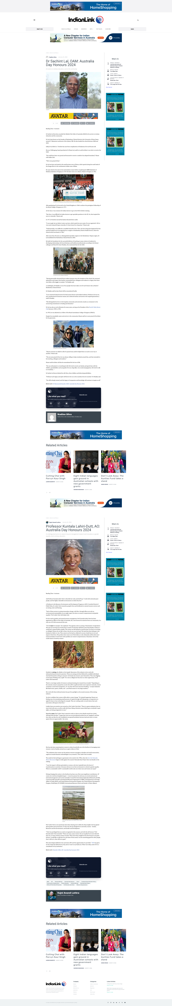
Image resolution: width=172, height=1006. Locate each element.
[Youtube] (125, 1002)
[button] (137, 20)
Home (47, 52)
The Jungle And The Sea (116, 84)
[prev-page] (47, 493)
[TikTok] (119, 1002)
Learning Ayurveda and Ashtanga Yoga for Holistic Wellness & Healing (116, 66)
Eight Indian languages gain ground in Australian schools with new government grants (86, 481)
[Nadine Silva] (47, 57)
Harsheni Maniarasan (79, 489)
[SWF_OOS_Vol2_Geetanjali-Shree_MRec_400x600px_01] (115, 107)
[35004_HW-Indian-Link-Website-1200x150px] (86, 6)
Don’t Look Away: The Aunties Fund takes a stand (112, 478)
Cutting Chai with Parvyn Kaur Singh (114, 983)
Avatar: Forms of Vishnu (115, 75)
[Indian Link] (86, 20)
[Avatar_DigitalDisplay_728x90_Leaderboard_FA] (73, 116)
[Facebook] (108, 1002)
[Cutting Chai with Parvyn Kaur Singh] (58, 461)
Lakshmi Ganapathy (50, 481)
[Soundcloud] (116, 1002)
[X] (122, 1002)
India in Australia (54, 52)
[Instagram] (111, 1002)
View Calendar (109, 87)
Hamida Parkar (104, 484)
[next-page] (49, 493)
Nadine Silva (52, 57)
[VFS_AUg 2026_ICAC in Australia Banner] (86, 37)
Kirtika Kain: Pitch (114, 80)
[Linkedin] (114, 1002)
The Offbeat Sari (114, 71)
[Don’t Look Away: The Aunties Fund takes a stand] (113, 461)
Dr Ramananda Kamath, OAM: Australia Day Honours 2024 (69, 384)
